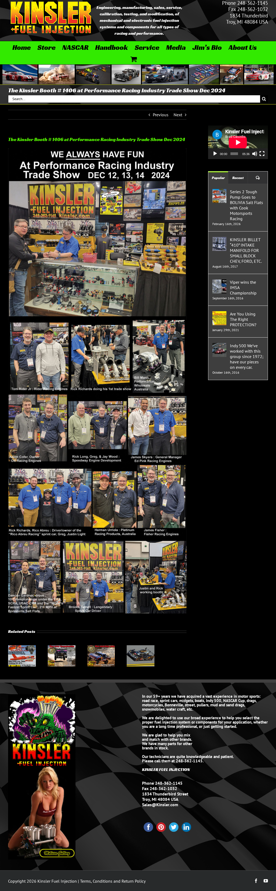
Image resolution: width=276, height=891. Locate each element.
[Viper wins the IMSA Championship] (219, 282)
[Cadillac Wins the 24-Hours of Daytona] (140, 648)
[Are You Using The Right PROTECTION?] (219, 314)
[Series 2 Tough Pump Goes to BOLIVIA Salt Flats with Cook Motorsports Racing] (22, 648)
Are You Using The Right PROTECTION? (243, 319)
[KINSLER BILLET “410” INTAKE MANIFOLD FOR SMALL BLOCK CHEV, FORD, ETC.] (219, 239)
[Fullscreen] (262, 153)
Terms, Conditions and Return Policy (113, 881)
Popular (218, 178)
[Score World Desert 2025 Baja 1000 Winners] (101, 648)
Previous (160, 114)
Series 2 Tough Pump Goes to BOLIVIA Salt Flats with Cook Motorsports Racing (246, 205)
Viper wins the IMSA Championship (243, 287)
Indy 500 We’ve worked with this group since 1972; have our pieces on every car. (246, 356)
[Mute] (254, 153)
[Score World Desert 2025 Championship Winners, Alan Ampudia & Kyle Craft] (61, 648)
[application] (238, 142)
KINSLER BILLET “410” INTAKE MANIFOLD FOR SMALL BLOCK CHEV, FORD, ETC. (246, 250)
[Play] (215, 153)
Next (178, 114)
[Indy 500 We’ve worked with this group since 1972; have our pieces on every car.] (219, 345)
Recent (238, 178)
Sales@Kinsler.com (160, 804)
